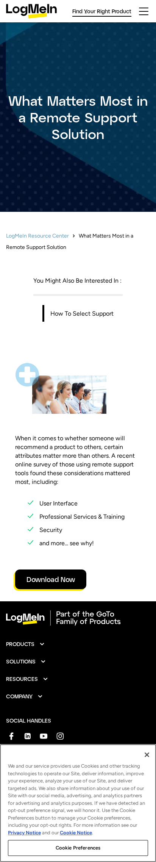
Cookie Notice (76, 832)
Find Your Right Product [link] (101, 11)
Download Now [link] (51, 579)
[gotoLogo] (31, 11)
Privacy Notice (24, 832)
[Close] (147, 754)
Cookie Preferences (78, 848)
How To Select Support (82, 313)
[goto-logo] (78, 618)
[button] (25, 644)
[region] (78, 803)
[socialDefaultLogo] (11, 736)
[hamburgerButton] (143, 11)
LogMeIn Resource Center (37, 236)
